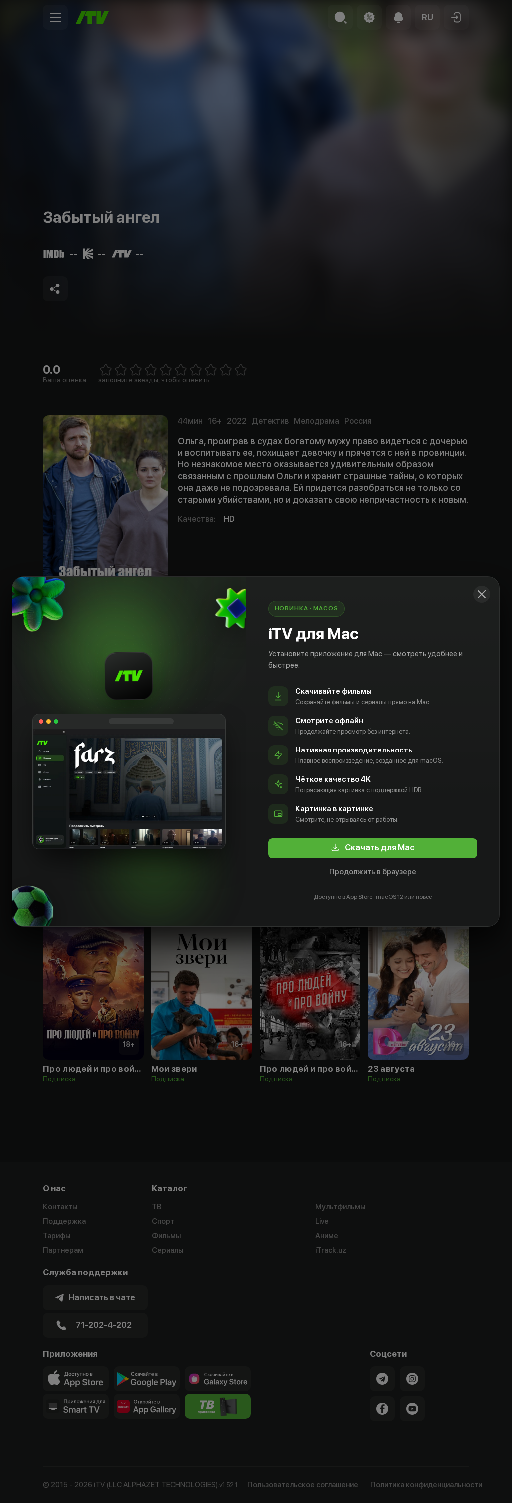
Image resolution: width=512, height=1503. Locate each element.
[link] (373, 848)
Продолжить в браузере (373, 871)
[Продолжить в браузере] (482, 594)
